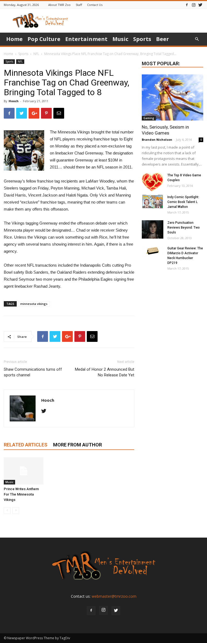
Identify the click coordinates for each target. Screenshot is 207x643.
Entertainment (86, 39)
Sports (142, 39)
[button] (196, 39)
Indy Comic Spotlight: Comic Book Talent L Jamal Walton (183, 202)
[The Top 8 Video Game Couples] (152, 182)
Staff (79, 5)
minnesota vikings (33, 304)
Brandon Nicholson (157, 139)
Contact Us (94, 5)
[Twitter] (200, 4)
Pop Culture (43, 39)
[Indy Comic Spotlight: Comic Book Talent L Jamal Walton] (152, 202)
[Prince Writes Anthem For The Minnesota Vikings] (23, 470)
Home (14, 39)
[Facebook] (187, 4)
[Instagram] (193, 4)
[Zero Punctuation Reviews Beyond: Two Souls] (152, 229)
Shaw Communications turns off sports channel (33, 372)
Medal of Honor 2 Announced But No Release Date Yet (104, 372)
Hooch (14, 101)
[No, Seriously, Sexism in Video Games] (172, 97)
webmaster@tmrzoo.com (114, 596)
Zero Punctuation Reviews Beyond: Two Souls (183, 227)
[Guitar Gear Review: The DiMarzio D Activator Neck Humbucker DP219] (152, 251)
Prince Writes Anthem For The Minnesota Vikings (21, 494)
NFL (36, 53)
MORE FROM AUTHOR (77, 445)
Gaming (148, 118)
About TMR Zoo (59, 5)
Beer (162, 39)
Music (120, 39)
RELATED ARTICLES (25, 445)
